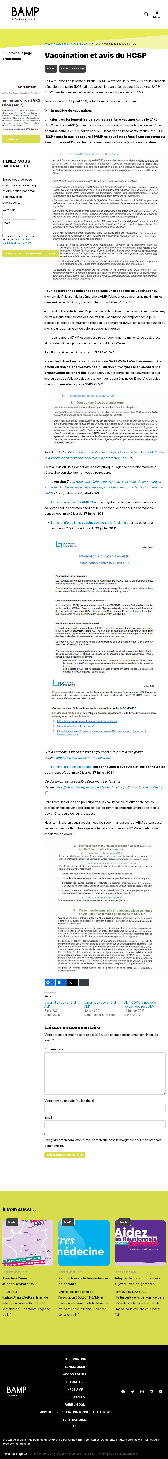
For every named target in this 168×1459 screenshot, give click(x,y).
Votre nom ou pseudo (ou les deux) (69, 1101)
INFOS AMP (75, 1389)
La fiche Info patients (75, 502)
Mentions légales (16, 1454)
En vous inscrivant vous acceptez (18, 239)
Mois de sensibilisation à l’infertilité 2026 (74, 1412)
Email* (6, 222)
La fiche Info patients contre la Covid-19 (88, 523)
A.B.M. (51, 68)
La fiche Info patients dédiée (72, 767)
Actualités (74, 1382)
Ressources (75, 1397)
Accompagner (75, 1374)
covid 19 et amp (72, 68)
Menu (157, 17)
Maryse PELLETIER (83, 1454)
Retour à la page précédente (17, 56)
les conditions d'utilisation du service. (17, 241)
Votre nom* (9, 210)
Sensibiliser (75, 1366)
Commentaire (54, 1049)
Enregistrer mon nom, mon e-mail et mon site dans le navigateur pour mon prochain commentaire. (102, 1143)
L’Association (74, 1359)
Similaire (11, 139)
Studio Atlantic (127, 1454)
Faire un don (75, 1404)
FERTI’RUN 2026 (75, 1419)
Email (48, 1117)
